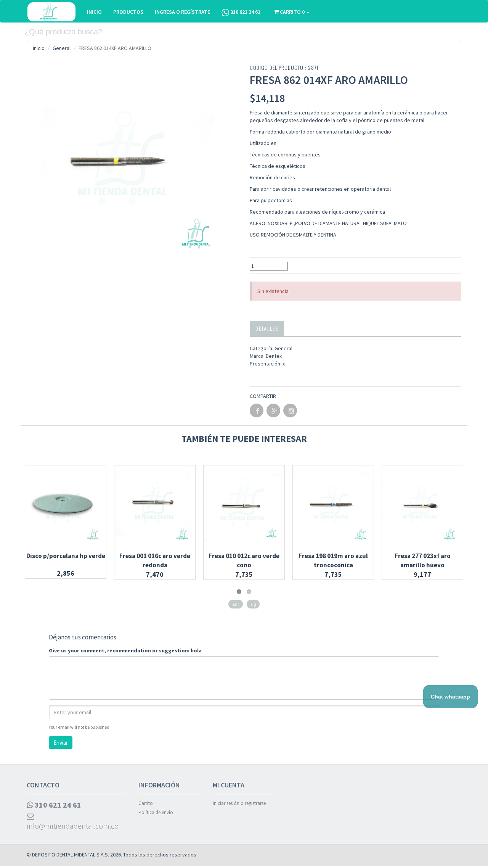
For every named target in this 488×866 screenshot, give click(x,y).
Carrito (145, 803)
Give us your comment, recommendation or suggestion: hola (125, 650)
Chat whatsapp (450, 697)
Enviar (60, 742)
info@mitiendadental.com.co (73, 826)
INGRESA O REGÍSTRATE (182, 11)
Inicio (39, 48)
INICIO (94, 11)
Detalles (266, 328)
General (62, 48)
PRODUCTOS (128, 11)
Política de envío (155, 812)
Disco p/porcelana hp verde (65, 556)
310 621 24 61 (244, 11)
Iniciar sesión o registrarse (239, 803)
